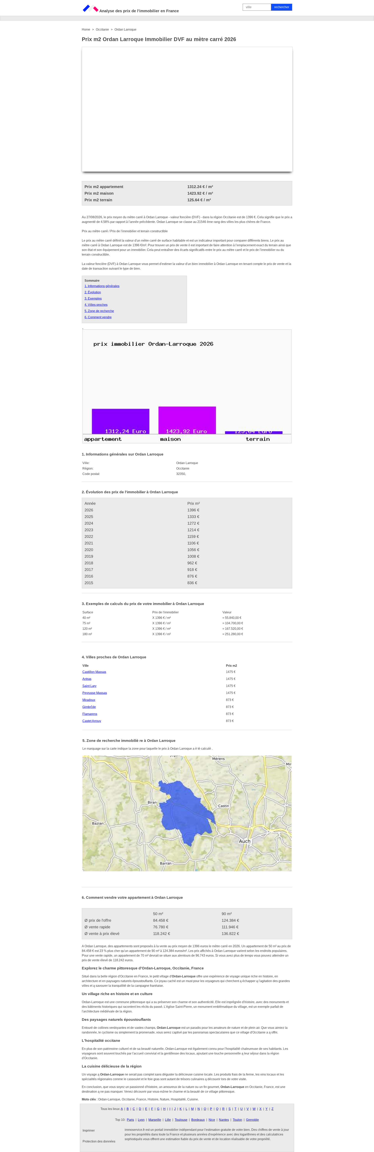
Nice (212, 1119)
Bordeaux (198, 1119)
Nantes (224, 1119)
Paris (130, 1119)
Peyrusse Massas (94, 693)
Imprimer (89, 1130)
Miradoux (88, 700)
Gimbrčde (89, 707)
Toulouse (181, 1119)
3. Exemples (93, 298)
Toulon (237, 1119)
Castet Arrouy (91, 721)
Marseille (154, 1119)
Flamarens (89, 714)
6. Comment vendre (98, 317)
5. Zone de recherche (99, 311)
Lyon (141, 1119)
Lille (168, 1119)
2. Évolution (93, 292)
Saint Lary (89, 686)
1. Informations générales (102, 286)
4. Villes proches (96, 304)
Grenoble (252, 1119)
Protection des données (99, 1141)
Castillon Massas (94, 672)
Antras (86, 679)
